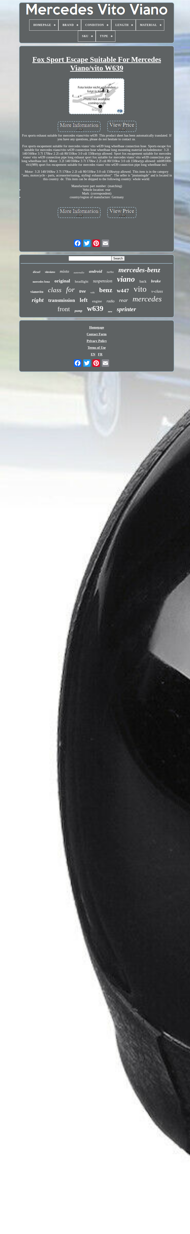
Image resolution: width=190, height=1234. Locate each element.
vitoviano (50, 272)
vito (140, 289)
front (63, 309)
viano (126, 279)
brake (156, 281)
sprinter (126, 309)
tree (82, 291)
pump (78, 311)
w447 (123, 291)
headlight (81, 281)
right (38, 300)
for (70, 289)
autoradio (79, 272)
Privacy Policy (97, 341)
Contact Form (97, 334)
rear (123, 300)
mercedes (147, 299)
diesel (36, 272)
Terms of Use (97, 347)
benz (105, 290)
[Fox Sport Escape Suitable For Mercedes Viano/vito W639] (96, 96)
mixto (64, 271)
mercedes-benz (139, 270)
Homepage (96, 327)
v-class (157, 291)
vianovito (36, 292)
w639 (95, 308)
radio (110, 301)
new (110, 311)
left (84, 300)
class (54, 290)
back (142, 281)
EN (93, 354)
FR (100, 354)
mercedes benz (41, 281)
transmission (61, 300)
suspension (102, 280)
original (62, 280)
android (95, 271)
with (92, 292)
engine (97, 301)
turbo (110, 272)
